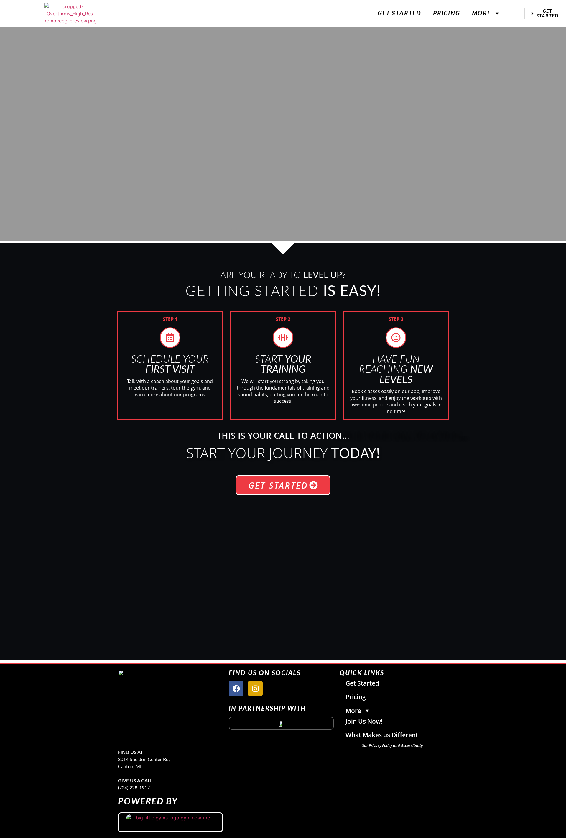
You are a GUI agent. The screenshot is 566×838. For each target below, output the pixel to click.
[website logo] (71, 13)
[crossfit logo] (281, 723)
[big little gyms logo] (170, 822)
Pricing (446, 13)
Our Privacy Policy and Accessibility (392, 745)
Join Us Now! (364, 721)
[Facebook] (236, 688)
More (481, 13)
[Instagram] (255, 688)
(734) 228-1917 (134, 788)
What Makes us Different (381, 735)
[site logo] (220, 706)
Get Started (399, 13)
